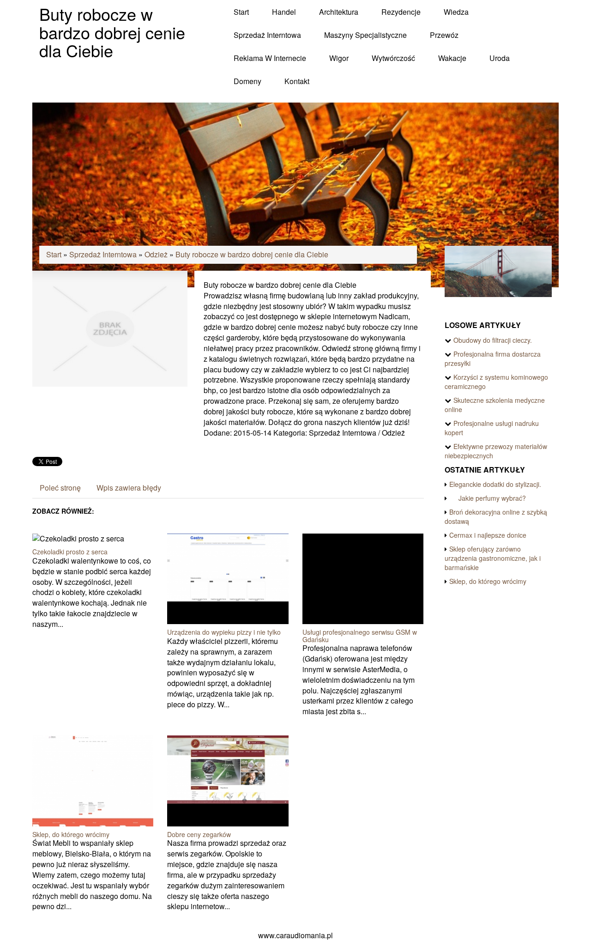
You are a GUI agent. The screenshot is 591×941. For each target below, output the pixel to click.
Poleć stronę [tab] (60, 487)
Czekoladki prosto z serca (70, 551)
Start (53, 254)
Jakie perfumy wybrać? (487, 498)
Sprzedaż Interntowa (103, 254)
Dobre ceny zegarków (199, 834)
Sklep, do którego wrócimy (70, 834)
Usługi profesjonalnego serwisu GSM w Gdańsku (359, 635)
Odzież (156, 254)
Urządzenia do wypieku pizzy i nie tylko (224, 632)
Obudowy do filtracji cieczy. (492, 340)
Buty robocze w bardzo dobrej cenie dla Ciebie (251, 254)
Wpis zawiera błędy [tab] (128, 487)
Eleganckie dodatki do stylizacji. (495, 484)
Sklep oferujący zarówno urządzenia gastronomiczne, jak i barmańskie (493, 558)
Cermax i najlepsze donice (487, 535)
